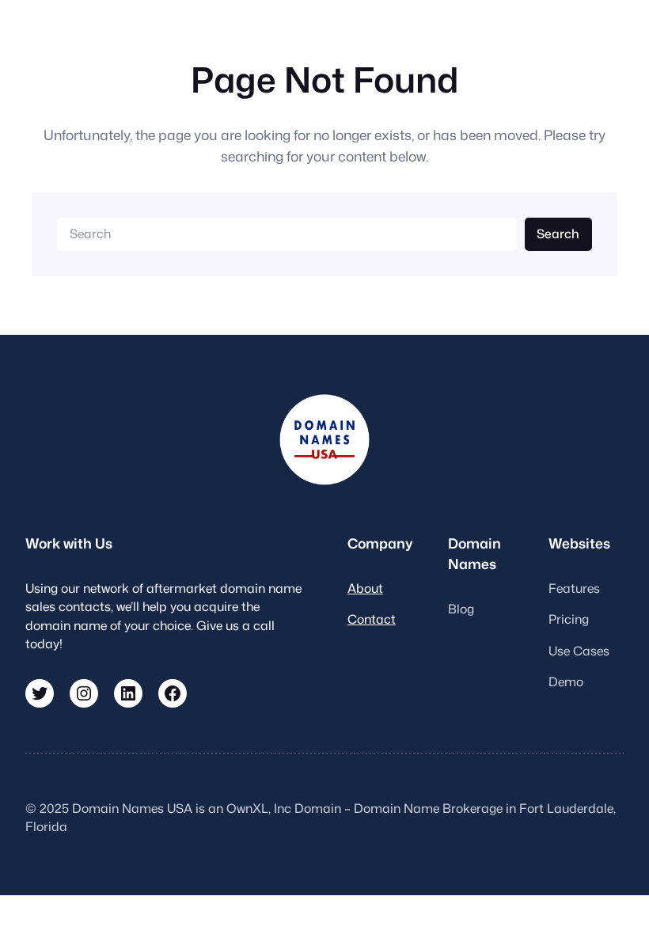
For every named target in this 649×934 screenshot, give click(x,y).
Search (558, 233)
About (365, 588)
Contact (371, 619)
